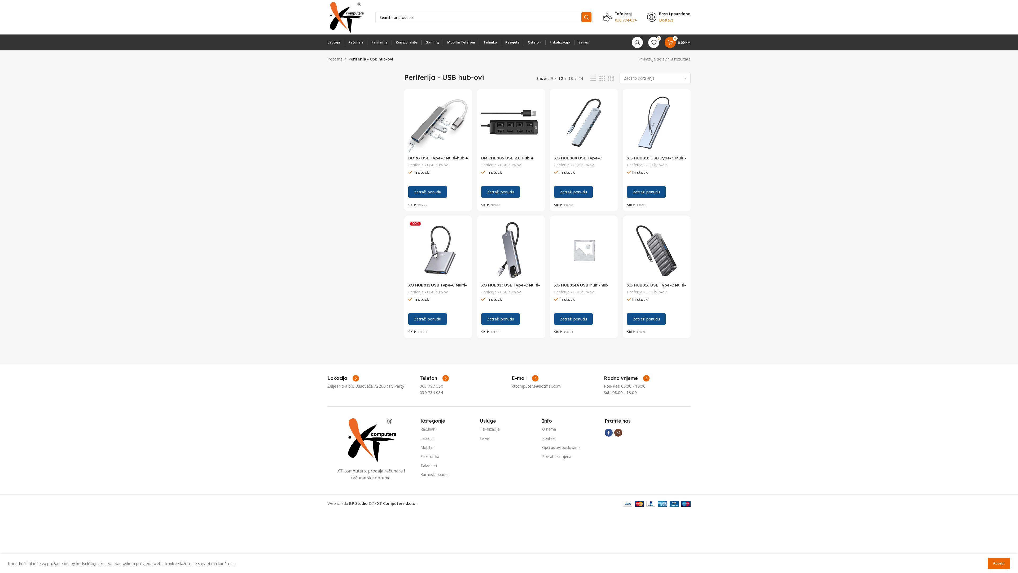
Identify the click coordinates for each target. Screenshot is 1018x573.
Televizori (428, 465)
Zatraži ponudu (427, 191)
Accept (999, 563)
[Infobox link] (434, 378)
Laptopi (426, 438)
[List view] (593, 78)
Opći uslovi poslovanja (561, 447)
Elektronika (429, 456)
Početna (335, 59)
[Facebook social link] (609, 433)
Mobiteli (427, 447)
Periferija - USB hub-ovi (428, 164)
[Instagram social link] (618, 433)
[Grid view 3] (602, 78)
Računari (427, 429)
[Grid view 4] (611, 78)
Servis (485, 438)
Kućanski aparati (434, 474)
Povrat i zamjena (556, 456)
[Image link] (371, 439)
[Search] (586, 17)
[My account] (637, 42)
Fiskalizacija (490, 429)
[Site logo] (346, 16)
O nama (549, 429)
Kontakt (549, 438)
